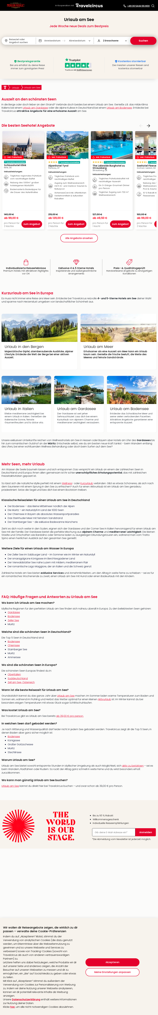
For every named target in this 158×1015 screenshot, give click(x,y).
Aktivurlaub (104, 699)
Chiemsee (14, 645)
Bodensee (14, 616)
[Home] (5, 87)
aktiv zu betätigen (133, 766)
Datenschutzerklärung (26, 999)
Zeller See (13, 620)
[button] (153, 5)
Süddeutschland (18, 678)
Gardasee (14, 612)
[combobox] (9, 41)
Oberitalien (14, 674)
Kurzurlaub (86, 483)
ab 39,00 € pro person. (70, 716)
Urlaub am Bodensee (119, 108)
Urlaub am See (66, 696)
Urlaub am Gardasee (35, 108)
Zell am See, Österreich (21, 682)
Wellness (67, 483)
